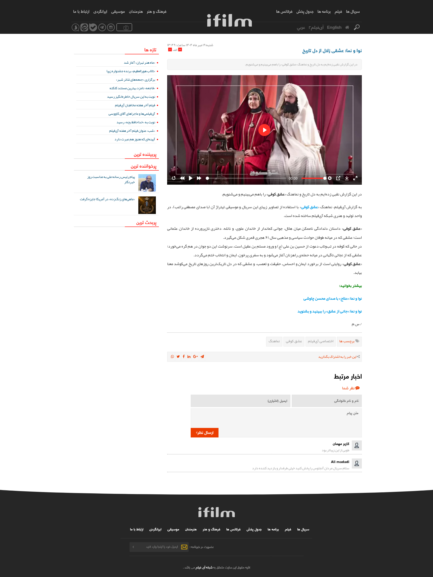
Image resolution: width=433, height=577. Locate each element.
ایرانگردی (100, 11)
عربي (301, 27)
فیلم (338, 11)
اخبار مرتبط (348, 376)
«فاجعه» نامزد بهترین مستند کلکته (132, 87)
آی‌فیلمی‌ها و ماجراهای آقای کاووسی (132, 113)
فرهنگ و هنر (156, 11)
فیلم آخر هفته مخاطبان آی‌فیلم (135, 104)
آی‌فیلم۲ (316, 27)
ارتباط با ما (81, 11)
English (334, 27)
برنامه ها (324, 11)
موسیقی (118, 11)
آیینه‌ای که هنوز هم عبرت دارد (135, 139)
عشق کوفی (294, 341)
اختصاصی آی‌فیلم (320, 341)
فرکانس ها (284, 11)
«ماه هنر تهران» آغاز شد (139, 62)
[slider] (246, 178)
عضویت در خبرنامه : (202, 546)
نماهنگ (274, 341)
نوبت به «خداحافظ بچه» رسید (136, 122)
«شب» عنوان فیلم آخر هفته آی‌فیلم (132, 130)
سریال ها (353, 11)
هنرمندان (136, 11)
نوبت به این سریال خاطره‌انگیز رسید (131, 96)
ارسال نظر (205, 432)
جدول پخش (304, 11)
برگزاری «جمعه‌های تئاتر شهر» (135, 79)
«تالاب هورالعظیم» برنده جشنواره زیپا (130, 70)
